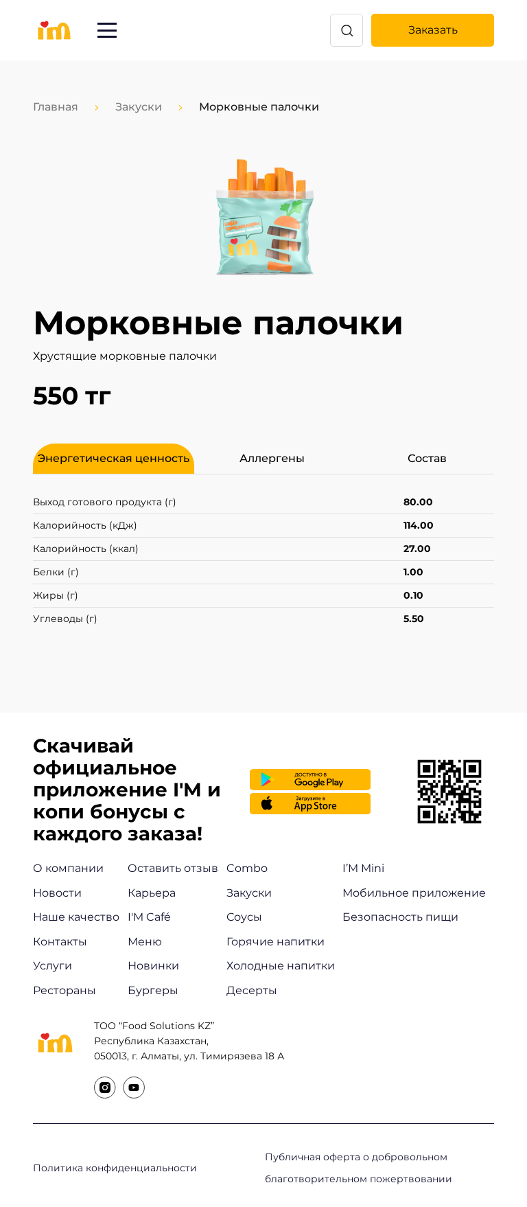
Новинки (153, 965)
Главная (55, 106)
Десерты (251, 990)
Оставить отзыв (173, 868)
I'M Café (149, 916)
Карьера (152, 892)
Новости (57, 892)
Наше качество (76, 916)
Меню (145, 941)
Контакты (60, 941)
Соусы (244, 916)
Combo (247, 868)
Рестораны (64, 990)
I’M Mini (363, 868)
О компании (68, 868)
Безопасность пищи (400, 916)
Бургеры (153, 990)
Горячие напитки (275, 941)
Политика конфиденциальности (115, 1168)
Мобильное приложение (414, 892)
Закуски (138, 106)
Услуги (52, 965)
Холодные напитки (280, 965)
